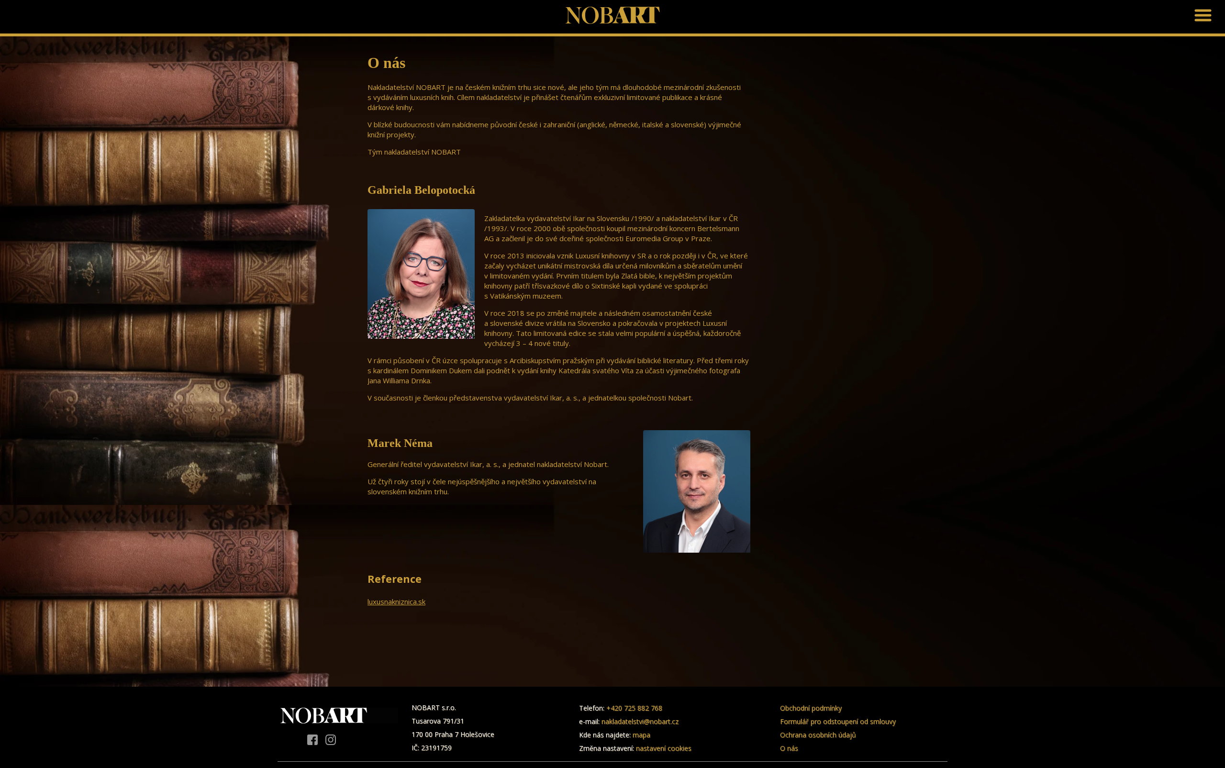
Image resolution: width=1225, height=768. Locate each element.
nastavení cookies (663, 748)
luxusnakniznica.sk (396, 601)
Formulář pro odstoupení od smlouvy (838, 721)
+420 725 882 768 (634, 707)
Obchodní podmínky (811, 707)
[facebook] (312, 740)
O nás (789, 748)
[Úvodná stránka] (612, 20)
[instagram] (330, 740)
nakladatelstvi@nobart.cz (640, 721)
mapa (641, 734)
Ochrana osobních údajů (818, 734)
